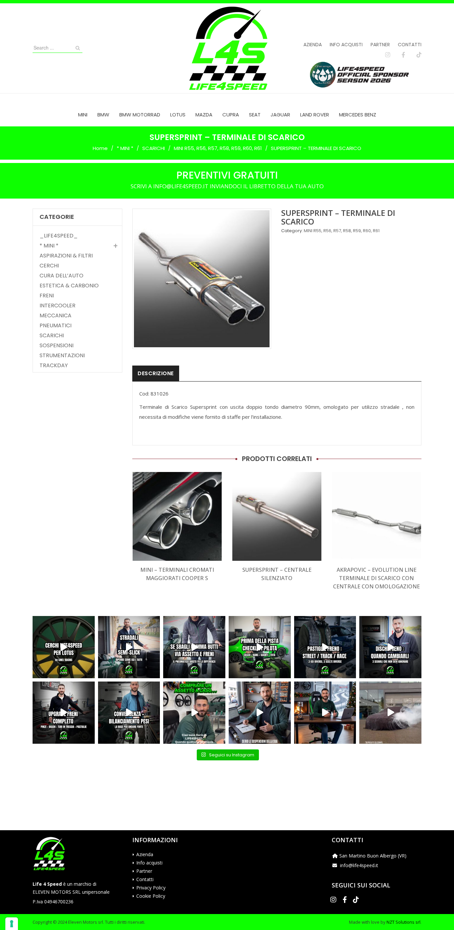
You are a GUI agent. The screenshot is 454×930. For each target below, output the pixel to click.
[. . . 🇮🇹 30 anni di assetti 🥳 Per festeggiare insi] (390, 713)
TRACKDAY (54, 365)
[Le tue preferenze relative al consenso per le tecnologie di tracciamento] (11, 923)
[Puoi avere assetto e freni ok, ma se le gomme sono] (194, 647)
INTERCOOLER (57, 305)
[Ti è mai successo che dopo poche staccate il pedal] (390, 647)
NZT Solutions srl (403, 922)
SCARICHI (153, 148)
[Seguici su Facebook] (403, 55)
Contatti (409, 44)
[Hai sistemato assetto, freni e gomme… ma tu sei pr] (260, 647)
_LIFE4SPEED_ (59, 235)
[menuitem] (82, 114)
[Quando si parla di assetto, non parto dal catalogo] (194, 713)
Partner (380, 44)
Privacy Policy (151, 887)
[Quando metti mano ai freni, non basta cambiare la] (64, 713)
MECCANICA (55, 315)
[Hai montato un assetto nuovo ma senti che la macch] (129, 713)
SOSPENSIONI (56, 345)
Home (100, 148)
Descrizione (156, 373)
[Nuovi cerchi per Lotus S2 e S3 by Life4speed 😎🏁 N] (64, 647)
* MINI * (125, 148)
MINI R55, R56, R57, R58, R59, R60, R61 (218, 148)
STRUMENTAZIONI (62, 355)
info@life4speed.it (359, 865)
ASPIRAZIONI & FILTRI (66, 255)
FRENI (47, 295)
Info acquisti (346, 44)
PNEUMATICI (55, 325)
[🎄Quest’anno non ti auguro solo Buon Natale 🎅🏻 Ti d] (325, 713)
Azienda (312, 44)
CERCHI (49, 265)
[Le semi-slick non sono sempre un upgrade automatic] (129, 647)
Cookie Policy (150, 896)
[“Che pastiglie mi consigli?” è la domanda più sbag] (325, 647)
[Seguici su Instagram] (387, 55)
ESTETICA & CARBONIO (69, 285)
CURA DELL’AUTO (61, 275)
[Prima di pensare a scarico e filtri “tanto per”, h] (260, 713)
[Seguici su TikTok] (418, 55)
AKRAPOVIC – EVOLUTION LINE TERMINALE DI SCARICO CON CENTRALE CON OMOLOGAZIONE (376, 578)
